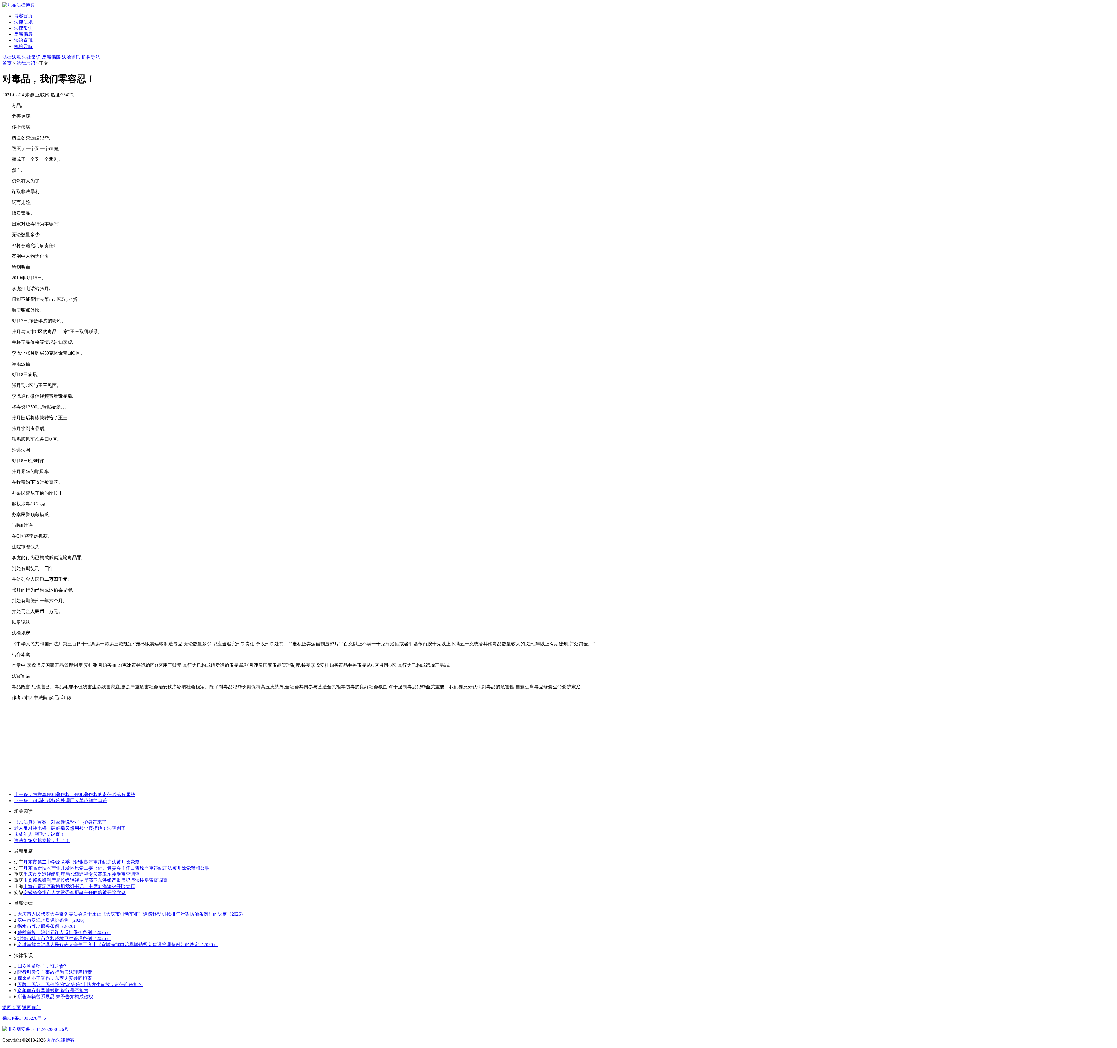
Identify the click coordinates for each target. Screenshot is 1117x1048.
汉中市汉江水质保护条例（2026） (52, 920)
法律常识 (23, 28)
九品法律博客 (61, 1040)
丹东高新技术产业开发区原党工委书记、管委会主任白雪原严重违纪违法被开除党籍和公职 (116, 868)
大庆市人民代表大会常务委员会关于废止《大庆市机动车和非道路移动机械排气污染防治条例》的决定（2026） (131, 914)
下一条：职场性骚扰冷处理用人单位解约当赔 (60, 800)
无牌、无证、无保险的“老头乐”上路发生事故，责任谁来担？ (80, 984)
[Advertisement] (558, 746)
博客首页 (23, 15)
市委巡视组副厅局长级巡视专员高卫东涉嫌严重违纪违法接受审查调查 (95, 880)
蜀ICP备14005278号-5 (24, 1018)
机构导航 (23, 46)
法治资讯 (23, 40)
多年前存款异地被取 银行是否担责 (52, 990)
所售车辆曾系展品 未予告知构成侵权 (55, 996)
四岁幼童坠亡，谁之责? (41, 966)
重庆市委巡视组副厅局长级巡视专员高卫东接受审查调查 (81, 874)
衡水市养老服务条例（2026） (47, 926)
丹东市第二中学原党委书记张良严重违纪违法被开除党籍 (81, 861)
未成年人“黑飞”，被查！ (39, 834)
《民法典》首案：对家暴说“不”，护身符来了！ (62, 822)
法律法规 (23, 21)
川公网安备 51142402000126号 (38, 1029)
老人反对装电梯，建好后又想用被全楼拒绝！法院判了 (70, 828)
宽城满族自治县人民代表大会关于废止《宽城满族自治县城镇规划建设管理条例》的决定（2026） (117, 944)
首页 (7, 63)
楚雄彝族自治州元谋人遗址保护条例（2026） (64, 932)
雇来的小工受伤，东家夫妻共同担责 (54, 978)
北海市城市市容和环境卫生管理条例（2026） (64, 938)
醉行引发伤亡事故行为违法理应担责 (54, 972)
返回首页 (11, 1007)
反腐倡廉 (23, 34)
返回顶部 (31, 1007)
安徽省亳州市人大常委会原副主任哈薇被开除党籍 (74, 892)
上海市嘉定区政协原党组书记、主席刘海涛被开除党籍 (79, 886)
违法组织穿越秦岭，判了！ (42, 840)
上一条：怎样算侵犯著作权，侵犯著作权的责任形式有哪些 (74, 794)
